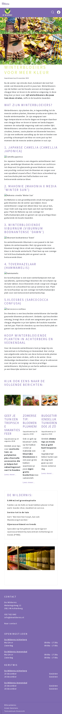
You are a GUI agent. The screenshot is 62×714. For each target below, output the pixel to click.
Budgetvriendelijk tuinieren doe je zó (49, 421)
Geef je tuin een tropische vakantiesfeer (12, 425)
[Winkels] (31, 564)
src (52, 12)
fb (58, 12)
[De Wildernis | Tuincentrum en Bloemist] (7, 12)
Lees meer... (10, 474)
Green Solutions (11, 708)
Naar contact (10, 623)
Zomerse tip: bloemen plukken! (30, 421)
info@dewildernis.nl (14, 617)
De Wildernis (10, 602)
